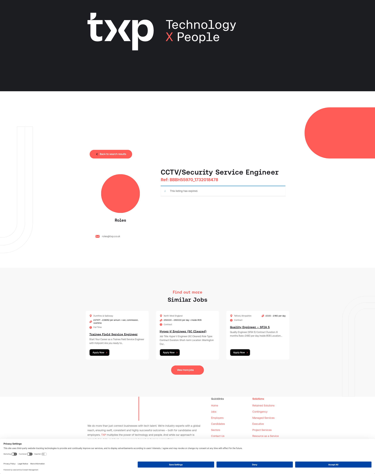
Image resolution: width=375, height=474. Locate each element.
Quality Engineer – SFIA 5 (250, 327)
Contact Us (217, 436)
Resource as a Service (265, 436)
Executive (258, 423)
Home (214, 405)
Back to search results (113, 154)
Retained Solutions (263, 405)
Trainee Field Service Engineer (113, 334)
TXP (103, 434)
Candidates (136, 65)
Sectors (215, 430)
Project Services (262, 430)
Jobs (213, 411)
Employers (134, 74)
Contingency (259, 411)
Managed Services (263, 417)
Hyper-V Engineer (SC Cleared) (183, 331)
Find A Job (135, 55)
